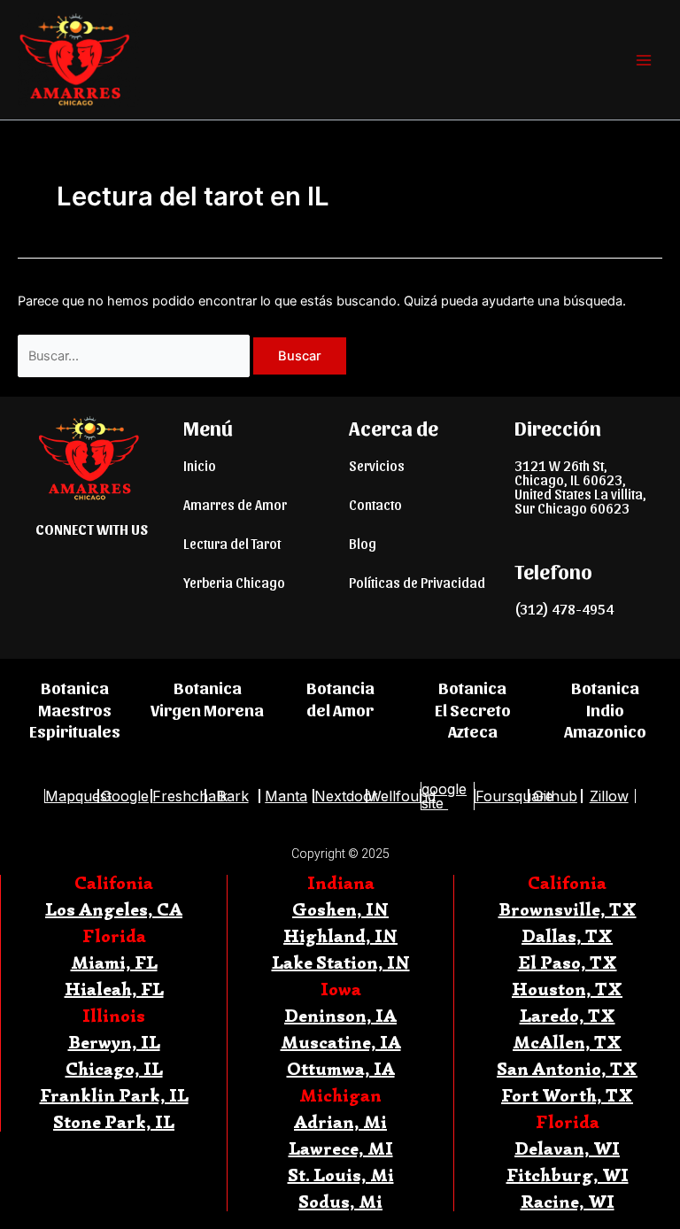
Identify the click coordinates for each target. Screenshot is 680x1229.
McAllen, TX (567, 1043)
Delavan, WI (567, 1149)
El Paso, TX (567, 963)
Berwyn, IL (114, 1043)
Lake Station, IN (341, 963)
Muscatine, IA (341, 1043)
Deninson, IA (340, 1016)
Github (555, 796)
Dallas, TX (567, 936)
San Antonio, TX (567, 1069)
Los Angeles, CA (113, 910)
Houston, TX (567, 989)
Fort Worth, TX (567, 1096)
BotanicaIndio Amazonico (605, 708)
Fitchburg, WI (567, 1175)
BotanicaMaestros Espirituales (74, 708)
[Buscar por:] (135, 356)
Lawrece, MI (341, 1149)
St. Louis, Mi (341, 1175)
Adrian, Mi (340, 1122)
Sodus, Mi (340, 1202)
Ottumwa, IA (341, 1069)
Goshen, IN (340, 910)
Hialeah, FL (114, 989)
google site (444, 796)
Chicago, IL (114, 1069)
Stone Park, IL (113, 1122)
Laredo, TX (567, 1016)
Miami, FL (114, 963)
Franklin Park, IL (114, 1096)
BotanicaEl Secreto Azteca (473, 708)
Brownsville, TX (567, 910)
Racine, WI (567, 1202)
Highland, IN (340, 936)
